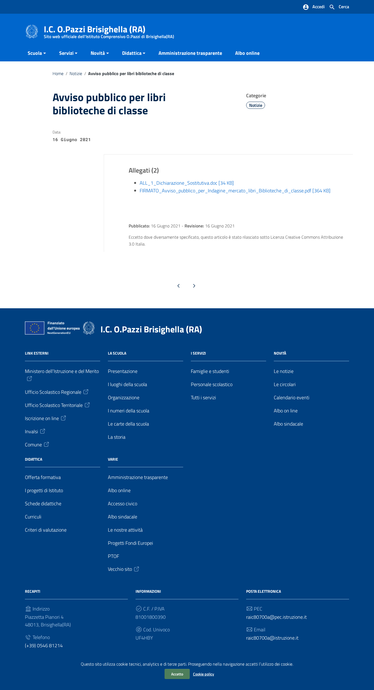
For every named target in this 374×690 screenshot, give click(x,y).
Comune (33, 444)
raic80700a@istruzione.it (272, 637)
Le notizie (284, 371)
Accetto (177, 674)
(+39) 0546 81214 (44, 645)
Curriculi (33, 516)
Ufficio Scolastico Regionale (53, 392)
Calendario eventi (291, 397)
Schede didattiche (43, 503)
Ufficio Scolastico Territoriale (54, 405)
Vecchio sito (120, 569)
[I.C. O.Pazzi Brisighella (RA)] (32, 31)
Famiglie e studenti (210, 371)
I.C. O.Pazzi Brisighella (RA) (109, 30)
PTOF (113, 556)
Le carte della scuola (128, 423)
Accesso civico (122, 503)
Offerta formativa (43, 477)
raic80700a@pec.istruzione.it (276, 617)
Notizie (76, 73)
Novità (98, 53)
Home (58, 73)
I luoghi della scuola (127, 384)
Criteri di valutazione (46, 530)
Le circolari (285, 384)
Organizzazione (123, 397)
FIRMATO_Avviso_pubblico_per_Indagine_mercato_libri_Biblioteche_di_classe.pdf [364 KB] (235, 190)
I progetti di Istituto (44, 490)
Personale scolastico (211, 384)
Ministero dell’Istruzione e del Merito (62, 371)
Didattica (132, 53)
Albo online (247, 53)
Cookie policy (203, 674)
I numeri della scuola (128, 410)
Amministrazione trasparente (190, 53)
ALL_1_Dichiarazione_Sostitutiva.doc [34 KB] (187, 183)
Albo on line (286, 410)
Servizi (66, 53)
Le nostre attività (125, 530)
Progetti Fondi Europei (130, 543)
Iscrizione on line (42, 418)
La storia (116, 437)
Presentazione (122, 371)
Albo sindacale (288, 423)
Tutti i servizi (203, 397)
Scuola (35, 53)
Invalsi (31, 431)
